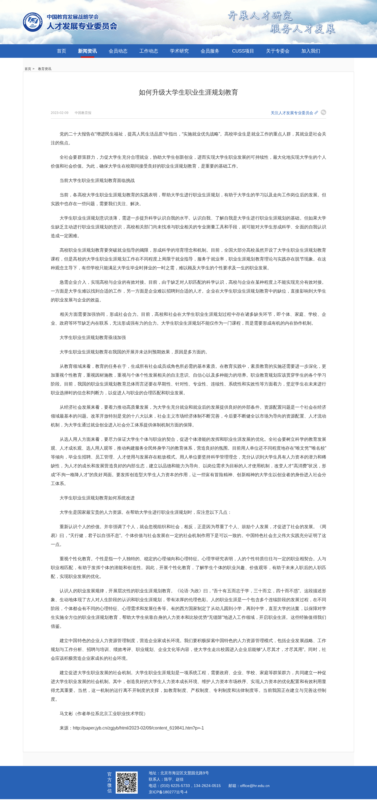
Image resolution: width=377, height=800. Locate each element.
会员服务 (210, 51)
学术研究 (179, 51)
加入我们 (310, 51)
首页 (61, 51)
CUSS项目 (243, 51)
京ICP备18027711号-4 (168, 792)
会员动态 (118, 51)
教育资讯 (44, 69)
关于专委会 (278, 51)
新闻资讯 (87, 51)
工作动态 (148, 51)
